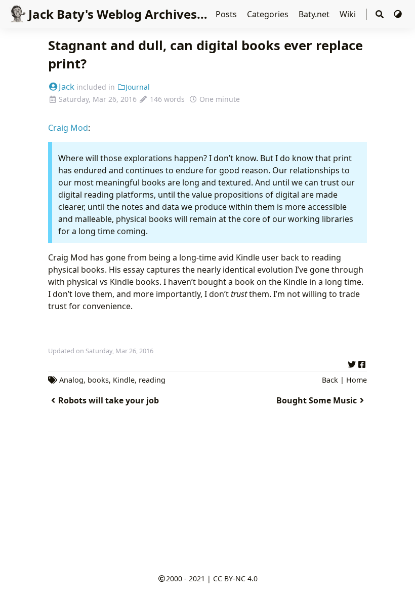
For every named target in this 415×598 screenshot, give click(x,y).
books (98, 380)
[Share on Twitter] (352, 362)
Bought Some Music (316, 400)
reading (152, 380)
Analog (71, 380)
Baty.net (315, 14)
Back (330, 380)
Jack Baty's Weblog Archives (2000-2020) (148, 14)
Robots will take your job (108, 400)
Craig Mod (68, 127)
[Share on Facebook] (362, 362)
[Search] (380, 14)
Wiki (349, 14)
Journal (138, 87)
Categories (268, 14)
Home (356, 380)
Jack (66, 86)
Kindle (124, 380)
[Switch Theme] (398, 14)
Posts (227, 14)
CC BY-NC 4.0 (235, 578)
